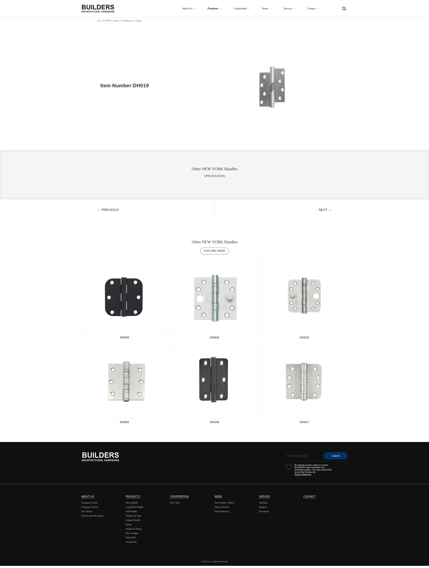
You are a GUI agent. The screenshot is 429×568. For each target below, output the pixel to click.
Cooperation (240, 8)
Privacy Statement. (303, 474)
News (265, 8)
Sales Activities (221, 507)
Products (213, 8)
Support (262, 507)
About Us (187, 8)
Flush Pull (130, 537)
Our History (87, 511)
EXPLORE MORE (214, 250)
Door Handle (132, 502)
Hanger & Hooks (134, 529)
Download (264, 511)
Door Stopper (132, 533)
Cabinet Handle (133, 520)
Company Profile (89, 502)
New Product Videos (224, 502)
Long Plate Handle (134, 507)
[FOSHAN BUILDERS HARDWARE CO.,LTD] (97, 9)
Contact (311, 8)
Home (116, 20)
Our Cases (175, 502)
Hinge (138, 20)
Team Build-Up (221, 511)
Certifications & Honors (92, 516)
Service (288, 8)
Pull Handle (131, 511)
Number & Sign (133, 516)
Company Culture (89, 507)
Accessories (131, 542)
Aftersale (263, 502)
